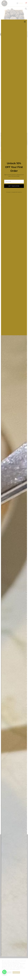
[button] (24, 21)
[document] (14, 488)
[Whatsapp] (4, 972)
